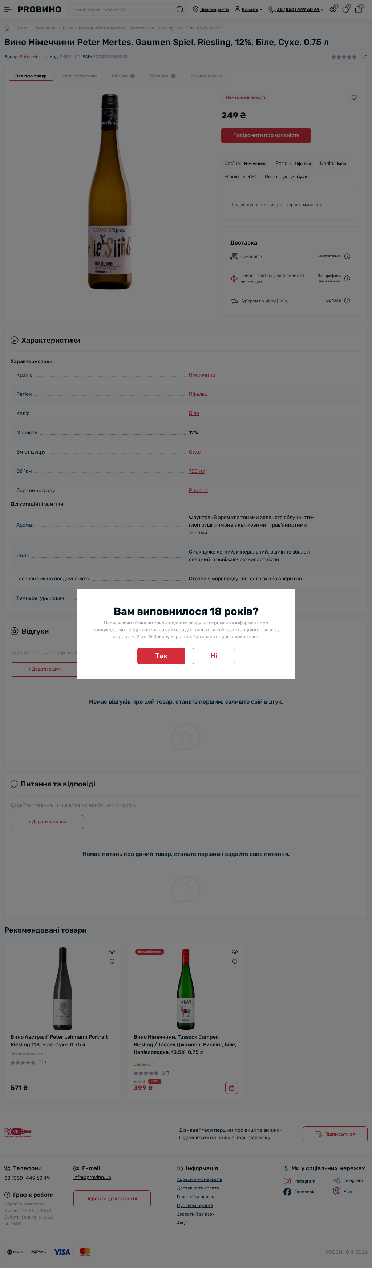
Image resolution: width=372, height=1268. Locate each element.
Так (161, 656)
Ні (213, 656)
